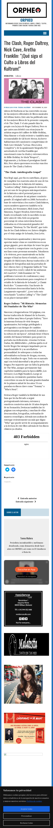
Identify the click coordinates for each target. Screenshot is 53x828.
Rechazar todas (26, 823)
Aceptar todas (26, 809)
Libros (18, 76)
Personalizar (26, 816)
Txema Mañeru (24, 107)
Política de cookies (34, 801)
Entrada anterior (28, 498)
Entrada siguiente (24, 501)
